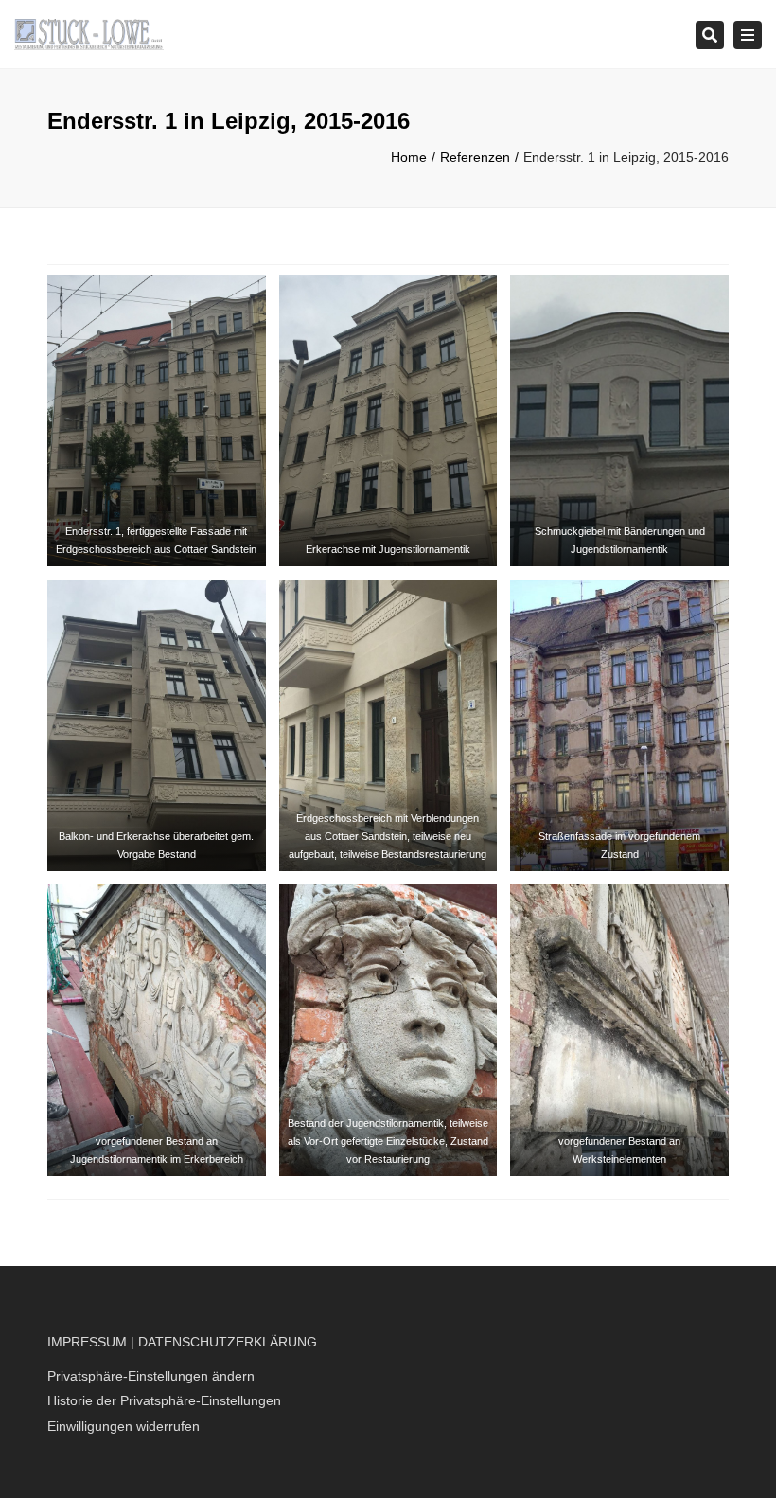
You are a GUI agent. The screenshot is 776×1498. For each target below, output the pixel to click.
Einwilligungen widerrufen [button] (123, 1426)
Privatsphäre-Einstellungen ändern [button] (151, 1375)
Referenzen (475, 157)
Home (409, 157)
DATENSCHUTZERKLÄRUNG (227, 1341)
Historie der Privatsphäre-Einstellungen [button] (164, 1400)
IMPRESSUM (87, 1341)
